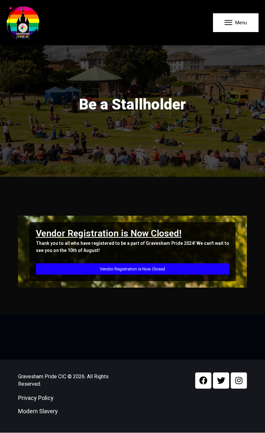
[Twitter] (221, 380)
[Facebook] (203, 380)
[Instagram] (239, 380)
